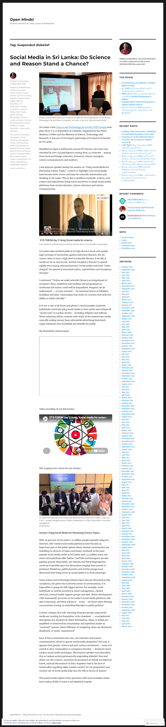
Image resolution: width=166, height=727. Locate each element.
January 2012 (127, 468)
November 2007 (128, 605)
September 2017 (128, 289)
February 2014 (127, 400)
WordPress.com (128, 248)
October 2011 (127, 477)
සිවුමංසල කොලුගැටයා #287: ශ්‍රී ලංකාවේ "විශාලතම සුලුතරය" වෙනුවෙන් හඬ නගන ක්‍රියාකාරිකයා (137, 110)
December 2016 (128, 308)
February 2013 (127, 433)
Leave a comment (17, 168)
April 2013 (126, 428)
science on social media (20, 154)
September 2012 (128, 447)
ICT (21, 104)
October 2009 (127, 542)
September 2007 (128, 610)
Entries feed (127, 243)
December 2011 (128, 471)
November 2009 (128, 539)
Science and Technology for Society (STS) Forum (81, 127)
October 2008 (127, 575)
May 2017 (125, 294)
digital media (24, 98)
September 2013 (128, 414)
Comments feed (128, 246)
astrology (25, 135)
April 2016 (126, 330)
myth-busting (22, 143)
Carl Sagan (14, 137)
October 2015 (127, 346)
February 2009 (128, 564)
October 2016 (127, 313)
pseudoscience (22, 145)
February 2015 (127, 368)
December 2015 (128, 340)
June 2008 (126, 586)
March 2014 (126, 398)
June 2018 (126, 275)
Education (14, 104)
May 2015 (125, 360)
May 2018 (125, 278)
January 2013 (127, 436)
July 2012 (125, 452)
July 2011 (125, 485)
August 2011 (127, 482)
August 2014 (127, 384)
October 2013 (127, 411)
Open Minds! (22, 19)
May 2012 (125, 458)
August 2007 (127, 613)
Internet (23, 109)
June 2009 (126, 553)
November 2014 (128, 376)
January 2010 (127, 534)
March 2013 (126, 430)
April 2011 (126, 493)
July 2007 (125, 615)
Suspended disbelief (18, 165)
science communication (20, 151)
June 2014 (126, 389)
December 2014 (128, 373)
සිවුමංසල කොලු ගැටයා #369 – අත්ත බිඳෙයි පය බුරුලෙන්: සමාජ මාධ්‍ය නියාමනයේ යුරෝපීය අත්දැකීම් (139, 178)
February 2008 (128, 596)
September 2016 (128, 316)
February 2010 (127, 531)
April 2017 (126, 297)
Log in (124, 240)
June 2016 (126, 324)
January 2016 (127, 338)
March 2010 (126, 528)
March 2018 (126, 283)
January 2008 (127, 599)
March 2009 (127, 561)
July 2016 (125, 321)
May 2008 (126, 588)
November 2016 (128, 310)
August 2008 (127, 580)
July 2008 (125, 583)
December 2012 (128, 438)
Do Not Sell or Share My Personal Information (62, 715)
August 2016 (127, 319)
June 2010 (126, 520)
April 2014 (126, 395)
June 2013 (126, 422)
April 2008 (126, 591)
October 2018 (127, 267)
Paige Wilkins (133, 200)
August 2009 (127, 547)
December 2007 (128, 602)
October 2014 (127, 379)
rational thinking (17, 148)
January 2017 (127, 305)
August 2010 (127, 515)
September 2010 (128, 512)
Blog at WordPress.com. (33, 715)
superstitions (21, 162)
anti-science (15, 135)
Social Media (15, 156)
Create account (128, 237)
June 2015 (126, 357)
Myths (12, 145)
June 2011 (125, 487)
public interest (16, 115)
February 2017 (127, 302)
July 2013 (125, 419)
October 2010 (127, 509)
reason (28, 148)
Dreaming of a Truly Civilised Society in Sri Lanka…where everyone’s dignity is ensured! (138, 140)
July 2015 (125, 354)
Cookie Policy (56, 723)
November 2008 (128, 572)
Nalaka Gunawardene (19, 81)
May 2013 (125, 425)
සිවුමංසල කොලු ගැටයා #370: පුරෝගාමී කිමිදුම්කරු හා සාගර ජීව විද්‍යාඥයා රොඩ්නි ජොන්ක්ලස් (136, 169)
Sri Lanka (20, 125)
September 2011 (128, 479)
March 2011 (126, 496)
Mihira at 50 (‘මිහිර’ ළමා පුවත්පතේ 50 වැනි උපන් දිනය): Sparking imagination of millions (138, 96)
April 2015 (126, 362)
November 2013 (128, 409)
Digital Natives (16, 101)
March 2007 (127, 626)
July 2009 (125, 550)
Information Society (18, 106)
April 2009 (126, 558)
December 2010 (128, 504)
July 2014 (125, 387)
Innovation (14, 109)
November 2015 (128, 343)
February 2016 (127, 335)
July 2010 (125, 517)
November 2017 (128, 286)
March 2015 (126, 365)
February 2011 (127, 498)
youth (27, 128)
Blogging (14, 87)
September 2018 (128, 270)
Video (21, 128)
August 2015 (127, 351)
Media (12, 112)
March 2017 (126, 300)
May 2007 (126, 621)
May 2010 (125, 523)
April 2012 (126, 460)
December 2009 (128, 536)
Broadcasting (24, 87)
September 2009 (128, 545)
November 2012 (128, 441)
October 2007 (127, 607)
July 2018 (125, 272)
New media (21, 112)
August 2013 (127, 417)
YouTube (13, 131)
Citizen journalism (18, 90)
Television (14, 128)
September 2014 (128, 381)
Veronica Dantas (134, 208)
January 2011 (127, 501)
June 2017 (126, 291)
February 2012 (127, 466)
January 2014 (127, 403)
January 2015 (127, 370)
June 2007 (126, 618)
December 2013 (128, 406)
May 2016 (126, 327)
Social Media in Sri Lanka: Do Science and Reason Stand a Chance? (60, 60)
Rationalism (15, 117)
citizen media (16, 93)
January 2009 (127, 566)
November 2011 (128, 474)
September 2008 (128, 577)
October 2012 (127, 444)
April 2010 (126, 526)
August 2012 (127, 449)
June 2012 (126, 455)
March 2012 (126, 463)
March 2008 (127, 594)
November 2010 (128, 507)
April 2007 (126, 624)
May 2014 (125, 392)
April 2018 (126, 281)
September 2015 (128, 349)
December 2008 (128, 569)
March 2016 (127, 332)
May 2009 (126, 556)
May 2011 (125, 490)
